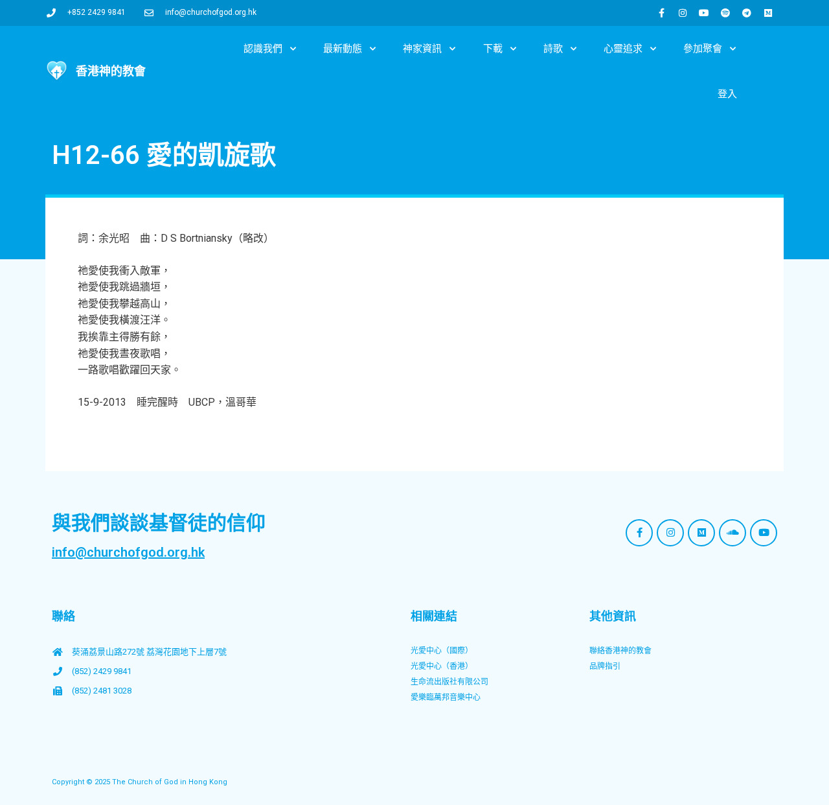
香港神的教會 (111, 71)
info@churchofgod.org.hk (128, 552)
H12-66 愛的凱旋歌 (164, 155)
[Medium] (768, 13)
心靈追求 (623, 48)
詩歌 (553, 48)
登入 (727, 94)
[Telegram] (747, 13)
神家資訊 (422, 48)
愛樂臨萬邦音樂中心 (446, 697)
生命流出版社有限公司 (449, 681)
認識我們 (263, 48)
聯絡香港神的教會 (620, 650)
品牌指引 (604, 666)
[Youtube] (704, 13)
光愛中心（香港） (442, 666)
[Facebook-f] (661, 13)
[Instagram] (683, 13)
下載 (493, 48)
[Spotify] (725, 13)
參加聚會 (702, 48)
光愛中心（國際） (442, 650)
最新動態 (342, 48)
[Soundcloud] (732, 532)
